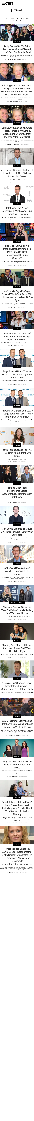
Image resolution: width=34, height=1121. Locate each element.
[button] (3, 4)
